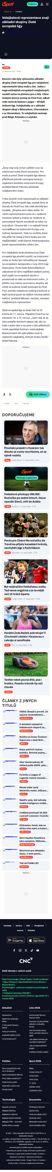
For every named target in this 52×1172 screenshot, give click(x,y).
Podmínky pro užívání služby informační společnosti (25, 1151)
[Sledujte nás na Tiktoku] (32, 950)
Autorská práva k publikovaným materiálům (25, 1147)
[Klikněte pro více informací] (5, 54)
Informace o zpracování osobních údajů (22, 1154)
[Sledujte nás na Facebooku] (14, 950)
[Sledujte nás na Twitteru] (26, 950)
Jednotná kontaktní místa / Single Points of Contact (25, 1160)
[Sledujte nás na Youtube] (38, 950)
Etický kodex (13, 1163)
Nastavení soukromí (17, 1157)
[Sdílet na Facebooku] (4, 394)
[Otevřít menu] (47, 4)
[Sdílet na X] (10, 394)
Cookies (41, 1154)
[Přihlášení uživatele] (42, 4)
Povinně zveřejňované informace (31, 1163)
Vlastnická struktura (33, 1157)
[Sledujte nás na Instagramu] (20, 950)
